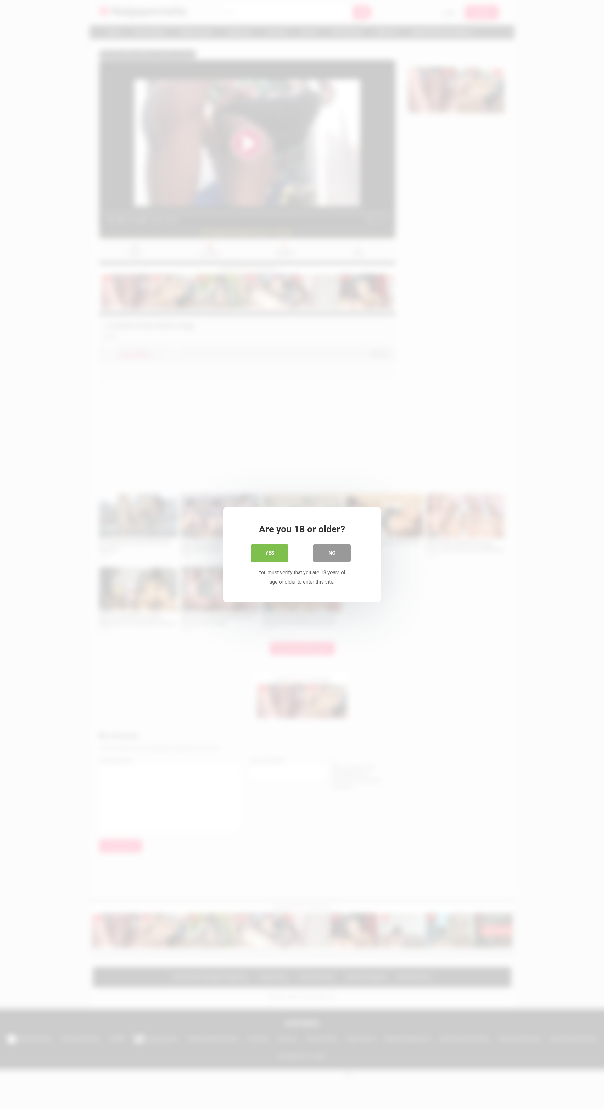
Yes (269, 553)
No (332, 553)
